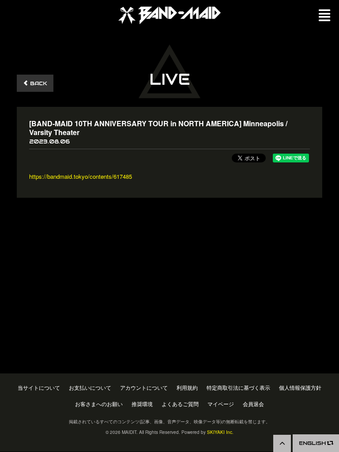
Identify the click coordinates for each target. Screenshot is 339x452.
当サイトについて (39, 387)
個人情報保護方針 (300, 387)
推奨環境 (142, 404)
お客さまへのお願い (99, 404)
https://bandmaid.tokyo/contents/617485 (80, 176)
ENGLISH (313, 443)
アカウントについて (144, 387)
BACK (37, 83)
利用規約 (187, 387)
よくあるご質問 (180, 404)
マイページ (220, 404)
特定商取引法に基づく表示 (238, 387)
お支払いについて (90, 387)
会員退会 (253, 404)
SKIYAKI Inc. (220, 432)
